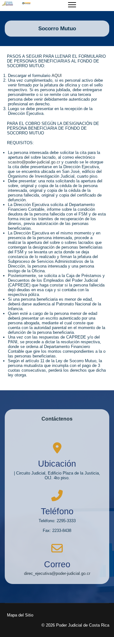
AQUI (57, 75)
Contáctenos (57, 419)
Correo (57, 564)
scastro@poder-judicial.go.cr (34, 162)
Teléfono (57, 511)
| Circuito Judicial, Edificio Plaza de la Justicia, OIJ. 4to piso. (57, 475)
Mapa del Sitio (20, 615)
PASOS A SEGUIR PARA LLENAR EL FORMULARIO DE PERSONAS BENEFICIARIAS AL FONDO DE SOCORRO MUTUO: (56, 61)
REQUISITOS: (20, 142)
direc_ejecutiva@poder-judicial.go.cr (57, 573)
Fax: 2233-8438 (57, 530)
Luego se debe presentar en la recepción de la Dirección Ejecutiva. (50, 111)
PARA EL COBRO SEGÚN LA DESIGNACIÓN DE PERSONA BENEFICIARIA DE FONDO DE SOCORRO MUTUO (53, 128)
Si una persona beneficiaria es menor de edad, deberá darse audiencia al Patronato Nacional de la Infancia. (54, 304)
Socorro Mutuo (57, 28)
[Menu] (72, 8)
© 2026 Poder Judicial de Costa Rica (75, 625)
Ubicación (57, 464)
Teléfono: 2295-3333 (57, 520)
